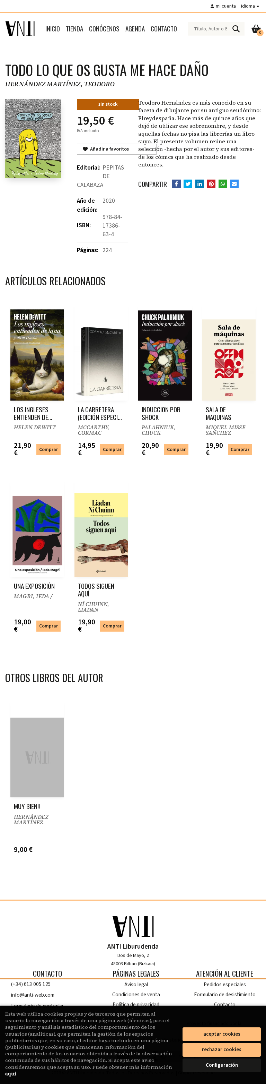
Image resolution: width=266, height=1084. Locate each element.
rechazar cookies (221, 1049)
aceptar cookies (221, 1034)
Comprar (48, 449)
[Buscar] (236, 29)
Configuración (222, 1065)
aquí (10, 1073)
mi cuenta (226, 6)
